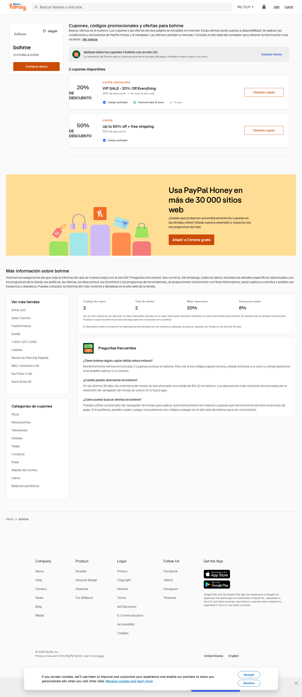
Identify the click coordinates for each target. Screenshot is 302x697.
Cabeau (17, 350)
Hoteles (17, 438)
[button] (221, 656)
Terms (121, 598)
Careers (41, 589)
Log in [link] (289, 7)
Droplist (81, 571)
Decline (249, 683)
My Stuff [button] (243, 7)
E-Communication (130, 615)
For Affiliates (84, 598)
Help (38, 580)
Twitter (168, 580)
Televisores (19, 430)
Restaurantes (21, 422)
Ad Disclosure (126, 607)
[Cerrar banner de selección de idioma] (296, 683)
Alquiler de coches (24, 470)
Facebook (171, 571)
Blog (38, 607)
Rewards (82, 589)
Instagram (171, 589)
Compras (18, 454)
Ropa (15, 462)
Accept (249, 674)
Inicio (9, 519)
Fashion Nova (21, 326)
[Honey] (18, 7)
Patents (122, 589)
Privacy (122, 571)
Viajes (15, 446)
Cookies (122, 633)
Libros (15, 478)
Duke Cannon (21, 318)
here (100, 656)
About (39, 571)
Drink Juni (18, 310)
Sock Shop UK (21, 382)
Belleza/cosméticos (25, 486)
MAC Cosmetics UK (25, 366)
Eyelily (15, 334)
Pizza (15, 414)
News (39, 598)
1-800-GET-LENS (24, 342)
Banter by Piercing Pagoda (29, 358)
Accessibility (126, 624)
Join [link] (276, 7)
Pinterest (170, 598)
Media (39, 615)
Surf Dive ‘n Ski (21, 374)
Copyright (124, 580)
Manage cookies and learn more (129, 681)
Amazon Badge (86, 580)
